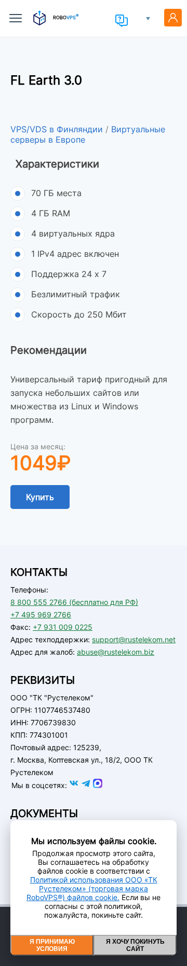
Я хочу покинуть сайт (135, 945)
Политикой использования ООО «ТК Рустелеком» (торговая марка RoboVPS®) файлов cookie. (91, 888)
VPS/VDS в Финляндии (56, 129)
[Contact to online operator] (121, 20)
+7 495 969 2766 (40, 614)
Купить (40, 497)
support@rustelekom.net (134, 639)
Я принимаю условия (52, 945)
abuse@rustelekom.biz (115, 651)
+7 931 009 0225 (62, 627)
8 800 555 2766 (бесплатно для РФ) (74, 602)
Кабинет (173, 17)
